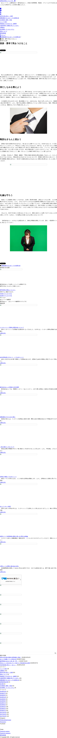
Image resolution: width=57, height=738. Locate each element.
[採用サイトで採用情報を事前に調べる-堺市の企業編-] (18, 524)
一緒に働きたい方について (7, 446)
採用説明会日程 (4, 682)
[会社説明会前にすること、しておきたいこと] (18, 345)
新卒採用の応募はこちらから (7, 290)
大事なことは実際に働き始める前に (9, 566)
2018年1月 (3, 710)
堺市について (3, 31)
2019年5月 (3, 695)
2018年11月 (3, 697)
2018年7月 (3, 703)
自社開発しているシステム (7, 29)
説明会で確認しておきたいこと (8, 476)
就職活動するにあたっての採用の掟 (9, 18)
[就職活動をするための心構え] (18, 404)
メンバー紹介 (3, 21)
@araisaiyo (3, 722)
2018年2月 (3, 708)
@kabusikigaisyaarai (5, 720)
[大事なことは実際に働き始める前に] (18, 554)
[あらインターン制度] (18, 494)
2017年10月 (3, 716)
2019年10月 (3, 691)
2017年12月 (3, 712)
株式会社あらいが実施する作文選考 (9, 387)
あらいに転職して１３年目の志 (8, 659)
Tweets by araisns (5, 731)
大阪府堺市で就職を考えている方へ (9, 25)
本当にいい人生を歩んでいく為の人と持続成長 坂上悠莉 (15, 663)
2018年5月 (3, 704)
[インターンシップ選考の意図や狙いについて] (18, 315)
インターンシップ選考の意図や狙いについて (12, 327)
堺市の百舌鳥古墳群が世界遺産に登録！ (10, 657)
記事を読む (3, 333)
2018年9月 (3, 699)
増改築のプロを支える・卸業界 (8, 23)
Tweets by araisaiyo (5, 733)
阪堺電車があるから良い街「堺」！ (9, 661)
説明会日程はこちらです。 (7, 1)
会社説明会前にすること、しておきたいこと (12, 357)
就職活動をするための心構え (7, 417)
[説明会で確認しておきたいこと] (18, 464)
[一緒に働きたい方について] (18, 434)
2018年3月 (3, 706)
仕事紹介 (2, 27)
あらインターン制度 (5, 506)
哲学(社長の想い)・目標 (6, 16)
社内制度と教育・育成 (6, 20)
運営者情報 (3, 33)
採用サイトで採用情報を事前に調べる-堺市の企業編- (14, 536)
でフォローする (6, 293)
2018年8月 (3, 701)
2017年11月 (3, 714)
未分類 (2, 684)
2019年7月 (3, 693)
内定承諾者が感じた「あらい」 (8, 665)
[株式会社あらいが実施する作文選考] (18, 375)
